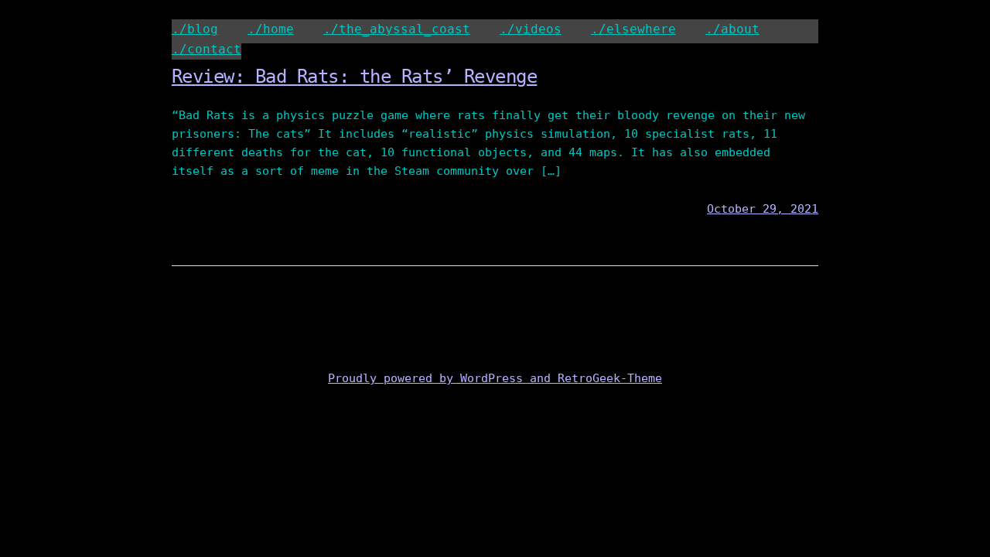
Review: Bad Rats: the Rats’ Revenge (355, 76)
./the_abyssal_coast (396, 29)
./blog (195, 29)
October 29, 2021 (762, 209)
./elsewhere (633, 29)
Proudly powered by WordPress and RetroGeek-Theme (495, 378)
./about (732, 29)
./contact (206, 49)
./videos (531, 29)
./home (271, 29)
